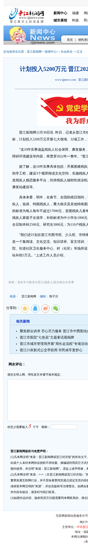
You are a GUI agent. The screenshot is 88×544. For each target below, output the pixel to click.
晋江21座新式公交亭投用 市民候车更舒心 (51, 350)
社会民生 (67, 51)
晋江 (22, 132)
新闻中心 (51, 51)
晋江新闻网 (34, 51)
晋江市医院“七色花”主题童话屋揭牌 (47, 337)
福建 (75, 13)
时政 (75, 20)
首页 (70, 39)
